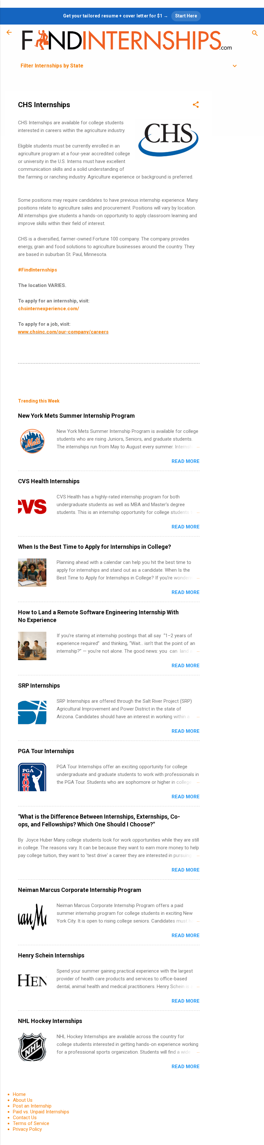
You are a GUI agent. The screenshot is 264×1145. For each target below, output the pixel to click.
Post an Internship (32, 1106)
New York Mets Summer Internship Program (76, 415)
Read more (186, 461)
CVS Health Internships (49, 481)
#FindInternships (37, 270)
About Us (23, 1100)
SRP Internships (39, 685)
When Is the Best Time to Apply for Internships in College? (94, 546)
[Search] (255, 34)
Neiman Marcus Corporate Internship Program (79, 889)
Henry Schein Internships (51, 955)
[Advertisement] (238, 188)
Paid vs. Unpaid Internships (41, 1112)
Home (19, 1094)
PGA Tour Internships (46, 751)
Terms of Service (31, 1123)
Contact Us (25, 1117)
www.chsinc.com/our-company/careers (63, 332)
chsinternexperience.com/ (48, 309)
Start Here (186, 15)
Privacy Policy (27, 1129)
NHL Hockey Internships (50, 1020)
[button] (196, 106)
